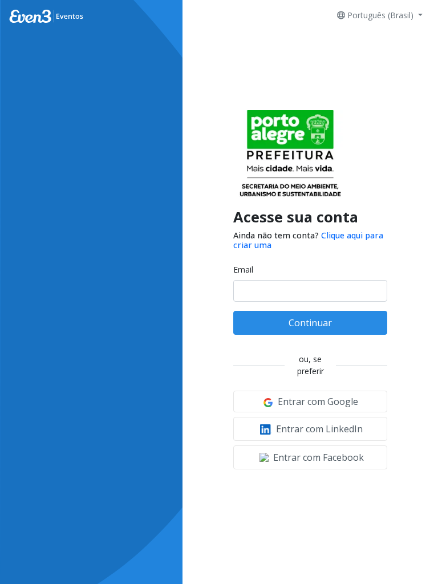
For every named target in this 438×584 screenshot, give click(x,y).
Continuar (310, 323)
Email (243, 269)
